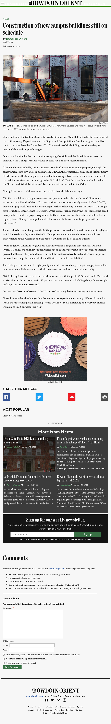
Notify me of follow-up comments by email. (26, 658)
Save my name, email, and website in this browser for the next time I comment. (43, 654)
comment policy (56, 568)
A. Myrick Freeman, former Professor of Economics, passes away (28, 478)
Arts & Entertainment (65, 707)
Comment (8, 608)
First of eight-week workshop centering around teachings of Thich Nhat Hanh (80, 440)
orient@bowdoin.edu (34, 696)
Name (5, 645)
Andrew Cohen (13, 485)
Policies (69, 710)
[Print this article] (104, 397)
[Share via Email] (71, 397)
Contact (79, 710)
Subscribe (47, 710)
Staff (39, 710)
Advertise (59, 710)
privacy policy (79, 539)
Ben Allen (64, 447)
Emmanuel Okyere (16, 38)
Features (39, 707)
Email (5, 650)
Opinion (49, 707)
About (31, 710)
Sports (80, 707)
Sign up (88, 534)
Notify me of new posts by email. (21, 663)
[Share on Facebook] (6, 397)
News (6, 19)
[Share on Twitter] (39, 397)
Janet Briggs (65, 485)
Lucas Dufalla (13, 447)
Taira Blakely (103, 123)
